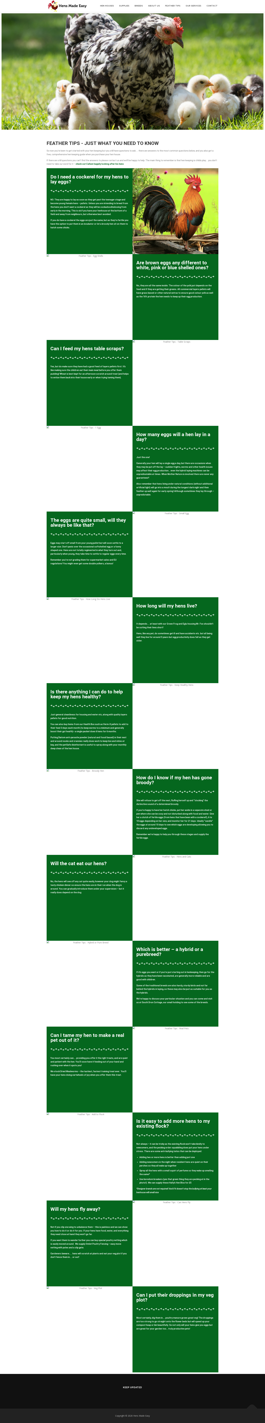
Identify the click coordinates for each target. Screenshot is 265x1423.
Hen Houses (107, 6)
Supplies (124, 6)
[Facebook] (132, 1394)
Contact (212, 6)
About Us (154, 6)
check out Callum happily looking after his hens (100, 164)
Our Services (193, 6)
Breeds (139, 6)
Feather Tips (173, 6)
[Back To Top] (252, 1408)
